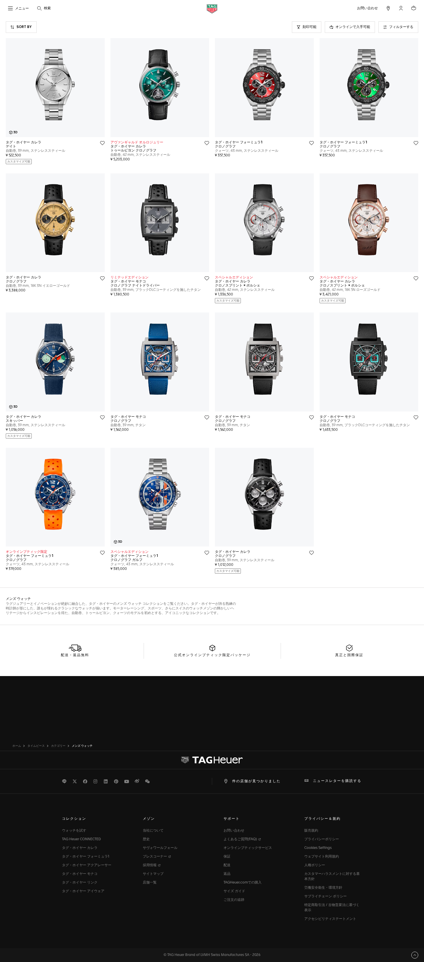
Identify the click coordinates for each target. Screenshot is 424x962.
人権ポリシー (314, 865)
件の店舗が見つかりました (256, 781)
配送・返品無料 (75, 655)
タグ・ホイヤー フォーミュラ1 (85, 856)
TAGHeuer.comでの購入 (243, 882)
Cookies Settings (318, 848)
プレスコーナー (155, 856)
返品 (227, 874)
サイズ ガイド (234, 891)
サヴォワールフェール (160, 848)
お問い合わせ (234, 830)
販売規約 (311, 830)
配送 (227, 865)
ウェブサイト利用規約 (321, 856)
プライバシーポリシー (321, 839)
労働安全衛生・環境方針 (323, 888)
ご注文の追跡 (234, 900)
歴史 (146, 839)
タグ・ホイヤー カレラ (79, 848)
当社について (153, 830)
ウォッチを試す (74, 830)
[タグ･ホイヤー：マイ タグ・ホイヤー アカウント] (212, 760)
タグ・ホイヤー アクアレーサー (86, 865)
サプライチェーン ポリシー (325, 896)
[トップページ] (212, 8)
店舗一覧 (150, 882)
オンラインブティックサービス (248, 848)
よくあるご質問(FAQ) (241, 839)
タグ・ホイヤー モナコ (79, 874)
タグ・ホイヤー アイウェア (83, 891)
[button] (401, 8)
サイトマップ (153, 874)
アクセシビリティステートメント (330, 919)
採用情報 (150, 865)
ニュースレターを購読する (337, 781)
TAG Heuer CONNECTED (81, 839)
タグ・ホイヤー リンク (79, 882)
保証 (227, 856)
